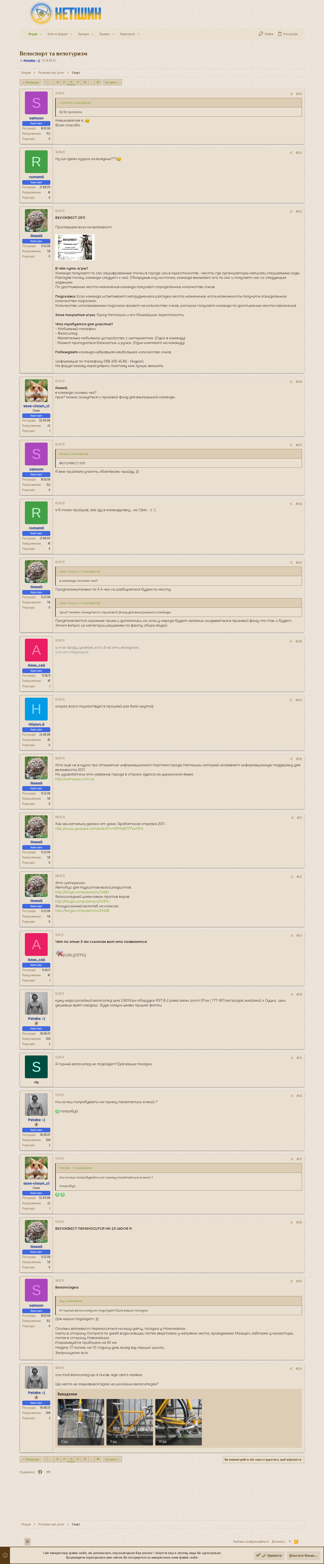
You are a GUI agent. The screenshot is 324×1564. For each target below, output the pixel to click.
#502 (299, 153)
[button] (41, 34)
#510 (299, 759)
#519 (299, 1281)
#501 (299, 94)
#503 (299, 211)
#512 (299, 877)
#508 (299, 641)
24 (57, 82)
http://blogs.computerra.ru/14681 (82, 892)
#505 (299, 445)
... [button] (51, 82)
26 (71, 82)
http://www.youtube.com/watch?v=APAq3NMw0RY (99, 828)
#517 (299, 1159)
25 (64, 82)
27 (78, 82)
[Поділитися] (291, 94)
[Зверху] (290, 1542)
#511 (299, 818)
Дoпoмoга (278, 1542)
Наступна (110, 82)
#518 (299, 1222)
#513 (299, 935)
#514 (299, 994)
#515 (299, 1058)
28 (84, 82)
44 (98, 82)
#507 (299, 562)
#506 (299, 504)
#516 (299, 1096)
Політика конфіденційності (251, 1542)
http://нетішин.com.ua (74, 779)
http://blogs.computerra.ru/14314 (82, 901)
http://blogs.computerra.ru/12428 (82, 910)
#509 (299, 700)
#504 (299, 382)
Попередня (32, 82)
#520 (299, 1369)
